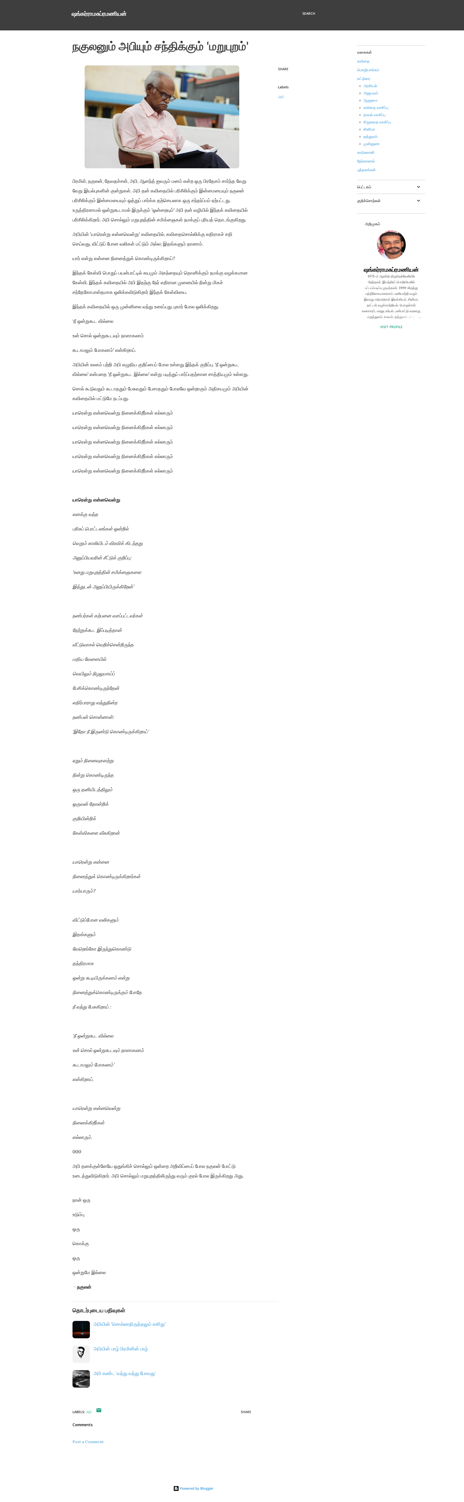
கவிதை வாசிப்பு (375, 107)
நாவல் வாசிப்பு (374, 114)
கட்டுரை (363, 78)
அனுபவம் (370, 93)
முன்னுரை (371, 143)
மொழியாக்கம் (368, 69)
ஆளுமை (370, 100)
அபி (280, 96)
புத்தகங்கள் (366, 169)
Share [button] (283, 69)
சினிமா (369, 129)
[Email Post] (99, 1412)
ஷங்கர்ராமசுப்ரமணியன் (99, 13)
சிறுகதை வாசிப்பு (377, 122)
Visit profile (391, 326)
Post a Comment (88, 1441)
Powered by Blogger (196, 1488)
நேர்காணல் (366, 161)
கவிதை (363, 61)
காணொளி (366, 152)
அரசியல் (370, 85)
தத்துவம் (370, 136)
